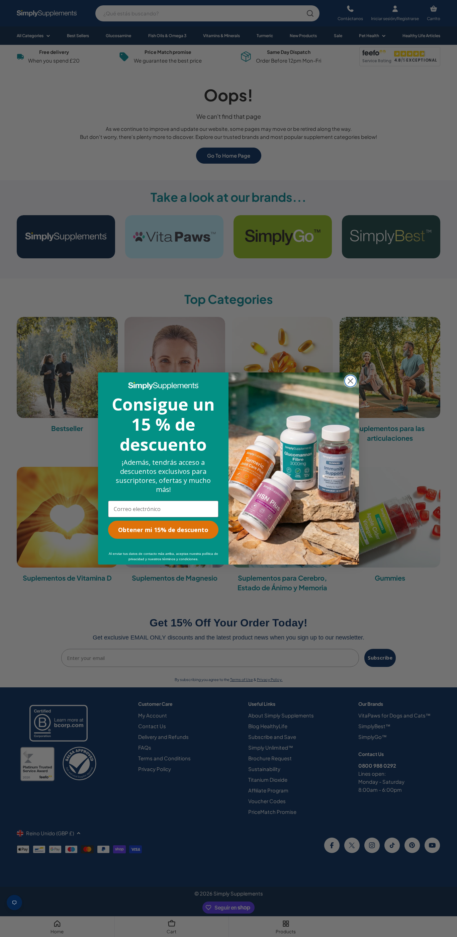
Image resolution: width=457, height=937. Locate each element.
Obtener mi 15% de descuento (163, 530)
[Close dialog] (350, 381)
